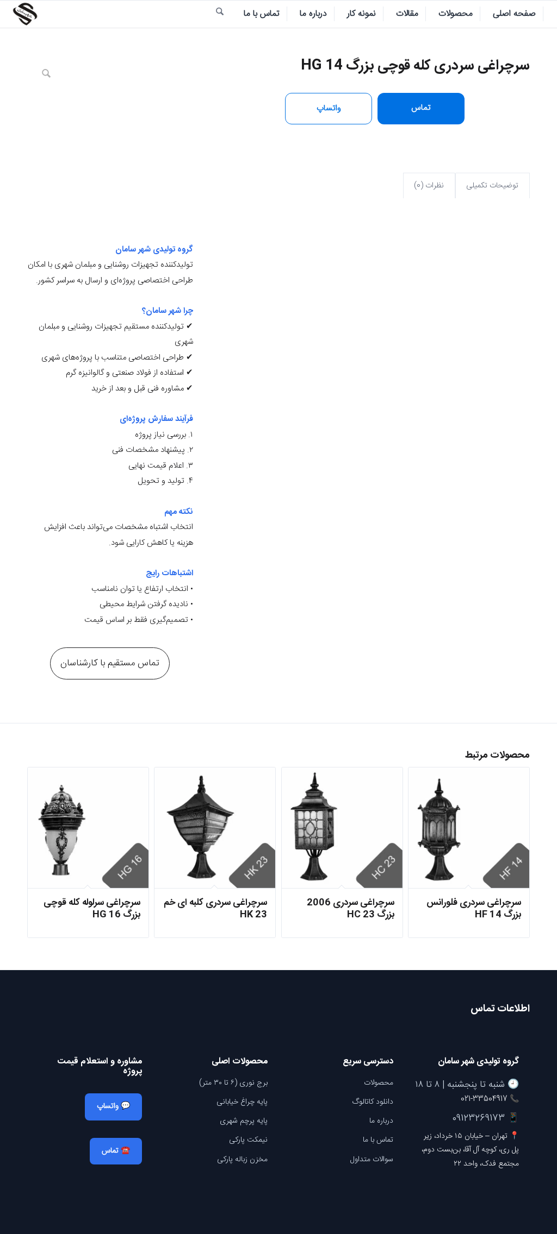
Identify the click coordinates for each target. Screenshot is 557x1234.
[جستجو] (219, 14)
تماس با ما (378, 1140)
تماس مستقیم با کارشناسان (109, 663)
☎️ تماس (116, 1150)
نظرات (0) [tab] (429, 185)
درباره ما (381, 1121)
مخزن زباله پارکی (242, 1159)
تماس (421, 108)
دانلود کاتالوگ (372, 1102)
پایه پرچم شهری (244, 1121)
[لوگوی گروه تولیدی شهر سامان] (24, 14)
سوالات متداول (371, 1159)
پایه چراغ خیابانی (242, 1102)
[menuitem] (514, 14)
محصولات (378, 1083)
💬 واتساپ (113, 1106)
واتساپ (329, 108)
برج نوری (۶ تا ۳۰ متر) (233, 1083)
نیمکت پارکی (248, 1140)
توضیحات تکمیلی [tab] (492, 185)
